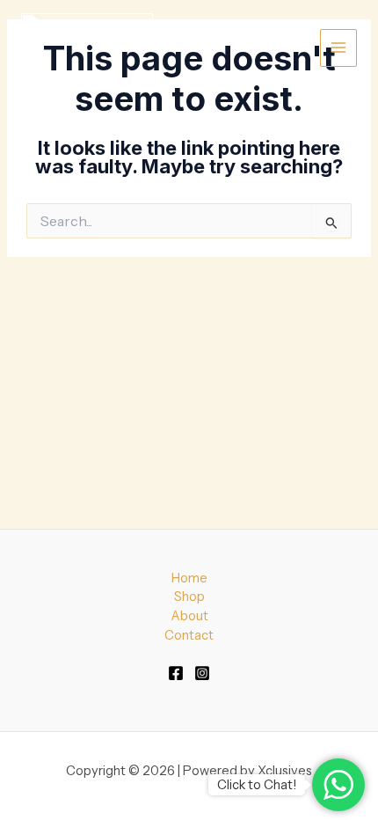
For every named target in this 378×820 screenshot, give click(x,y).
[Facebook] (176, 673)
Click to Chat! (256, 785)
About (189, 616)
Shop (189, 596)
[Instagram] (202, 673)
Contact (189, 635)
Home (189, 578)
